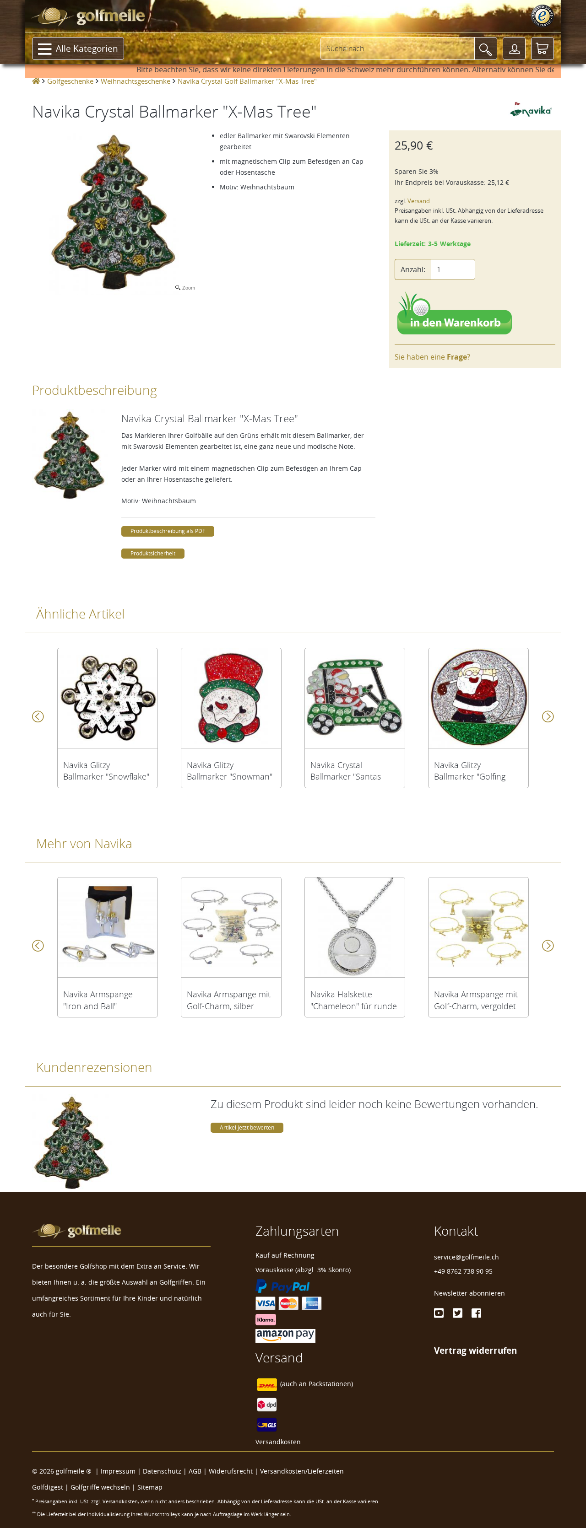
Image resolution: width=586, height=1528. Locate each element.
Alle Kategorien (87, 48)
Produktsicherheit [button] (152, 553)
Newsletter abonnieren (469, 1293)
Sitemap (150, 1487)
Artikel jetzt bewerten (247, 1127)
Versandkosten (278, 1441)
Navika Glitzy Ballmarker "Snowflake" (106, 770)
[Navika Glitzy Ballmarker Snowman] (231, 698)
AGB (195, 1471)
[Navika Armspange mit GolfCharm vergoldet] (478, 927)
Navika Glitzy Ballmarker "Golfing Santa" (469, 770)
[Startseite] (36, 81)
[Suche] (485, 48)
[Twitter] (457, 1312)
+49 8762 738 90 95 (463, 1271)
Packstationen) (331, 1383)
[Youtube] (439, 1312)
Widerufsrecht (231, 1471)
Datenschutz (162, 1471)
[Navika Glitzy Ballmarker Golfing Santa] (478, 698)
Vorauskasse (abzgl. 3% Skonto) (303, 1269)
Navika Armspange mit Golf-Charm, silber (229, 1000)
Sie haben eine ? (432, 357)
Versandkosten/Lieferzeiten (302, 1471)
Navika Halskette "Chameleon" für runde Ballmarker (353, 1000)
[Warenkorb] (542, 48)
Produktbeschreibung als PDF (167, 531)
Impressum (118, 1471)
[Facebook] (476, 1312)
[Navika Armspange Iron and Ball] (107, 927)
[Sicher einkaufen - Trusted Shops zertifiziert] (542, 16)
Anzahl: (413, 269)
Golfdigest (47, 1487)
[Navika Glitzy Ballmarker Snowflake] (107, 698)
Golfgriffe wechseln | (104, 1487)
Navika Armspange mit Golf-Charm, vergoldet (476, 1000)
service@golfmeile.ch (466, 1257)
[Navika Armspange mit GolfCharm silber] (231, 927)
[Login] (514, 48)
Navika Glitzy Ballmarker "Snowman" (229, 770)
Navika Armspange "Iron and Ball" (98, 1000)
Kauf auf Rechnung (285, 1255)
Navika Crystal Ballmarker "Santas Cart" (345, 770)
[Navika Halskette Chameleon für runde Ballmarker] (355, 927)
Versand (418, 201)
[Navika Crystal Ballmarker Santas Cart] (355, 698)
